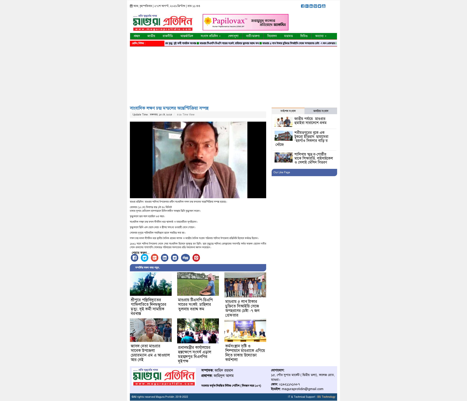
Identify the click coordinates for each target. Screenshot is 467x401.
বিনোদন (272, 36)
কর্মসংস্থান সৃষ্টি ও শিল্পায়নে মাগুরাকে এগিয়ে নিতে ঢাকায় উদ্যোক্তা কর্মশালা (245, 353)
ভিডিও (304, 36)
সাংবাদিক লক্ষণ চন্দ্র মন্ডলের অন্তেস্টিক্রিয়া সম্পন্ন (169, 108)
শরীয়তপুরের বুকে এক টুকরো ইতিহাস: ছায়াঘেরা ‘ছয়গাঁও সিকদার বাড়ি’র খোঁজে (301, 138)
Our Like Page (281, 172)
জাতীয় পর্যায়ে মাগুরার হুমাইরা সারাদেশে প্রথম (310, 121)
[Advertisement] (233, 74)
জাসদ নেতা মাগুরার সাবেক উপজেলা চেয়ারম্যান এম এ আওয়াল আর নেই (150, 353)
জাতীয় (151, 36)
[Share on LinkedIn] (164, 258)
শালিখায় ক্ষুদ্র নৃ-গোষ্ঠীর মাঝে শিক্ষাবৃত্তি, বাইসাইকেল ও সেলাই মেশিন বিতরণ (313, 158)
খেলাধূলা (233, 36)
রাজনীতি (168, 36)
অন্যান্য (320, 36)
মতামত (288, 36)
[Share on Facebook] (134, 258)
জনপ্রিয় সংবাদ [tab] (320, 111)
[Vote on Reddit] (174, 258)
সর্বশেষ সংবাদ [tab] (288, 111)
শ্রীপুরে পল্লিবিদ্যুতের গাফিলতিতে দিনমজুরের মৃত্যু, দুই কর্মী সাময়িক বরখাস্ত (148, 306)
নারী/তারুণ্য (253, 36)
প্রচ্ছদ (137, 36)
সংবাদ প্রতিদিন (210, 36)
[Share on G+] (154, 258)
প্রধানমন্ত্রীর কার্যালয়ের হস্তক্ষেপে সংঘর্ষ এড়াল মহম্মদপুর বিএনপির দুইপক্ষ (194, 354)
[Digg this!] (185, 258)
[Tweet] (144, 258)
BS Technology (326, 396)
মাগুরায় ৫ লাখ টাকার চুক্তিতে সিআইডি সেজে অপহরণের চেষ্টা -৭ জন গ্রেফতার (286, 43)
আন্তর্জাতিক (186, 36)
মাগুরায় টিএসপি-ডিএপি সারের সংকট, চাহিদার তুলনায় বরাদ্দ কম (216, 43)
